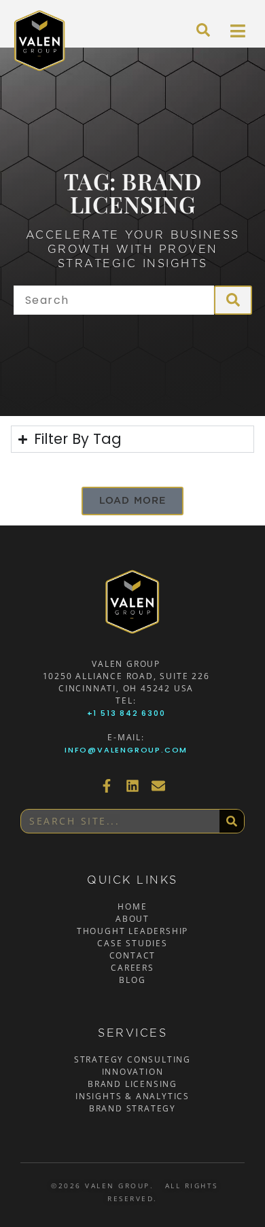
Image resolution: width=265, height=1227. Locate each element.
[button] (133, 501)
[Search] (231, 821)
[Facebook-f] (106, 785)
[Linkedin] (132, 785)
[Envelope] (158, 785)
